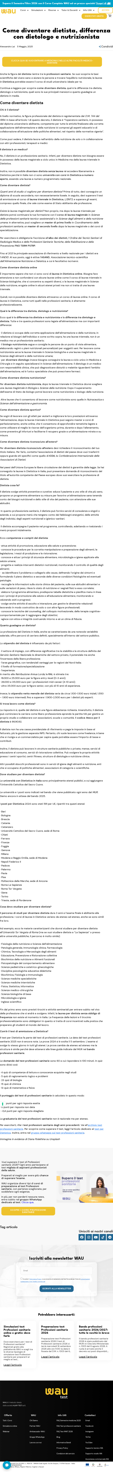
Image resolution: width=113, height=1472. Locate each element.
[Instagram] (89, 1237)
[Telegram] (110, 1237)
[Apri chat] (7, 1465)
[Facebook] (82, 1237)
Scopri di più (103, 3)
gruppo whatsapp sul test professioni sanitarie (57, 1132)
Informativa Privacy (36, 1279)
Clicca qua (27, 1202)
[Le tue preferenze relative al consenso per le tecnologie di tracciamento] (2, 1104)
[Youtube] (96, 1237)
